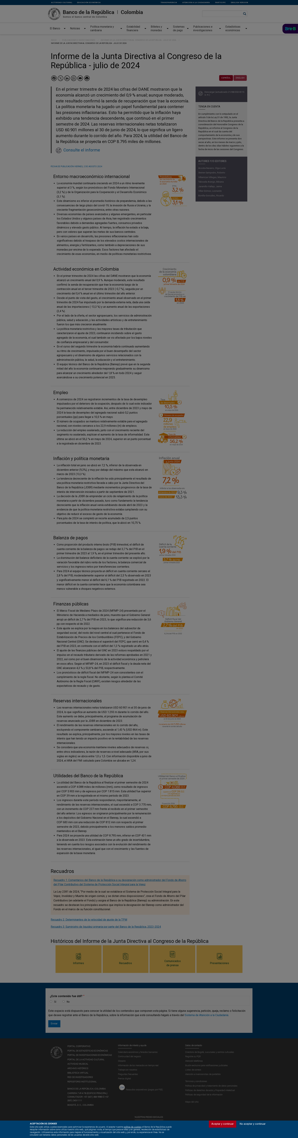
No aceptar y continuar (253, 1123)
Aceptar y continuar (222, 1123)
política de (132, 1127)
